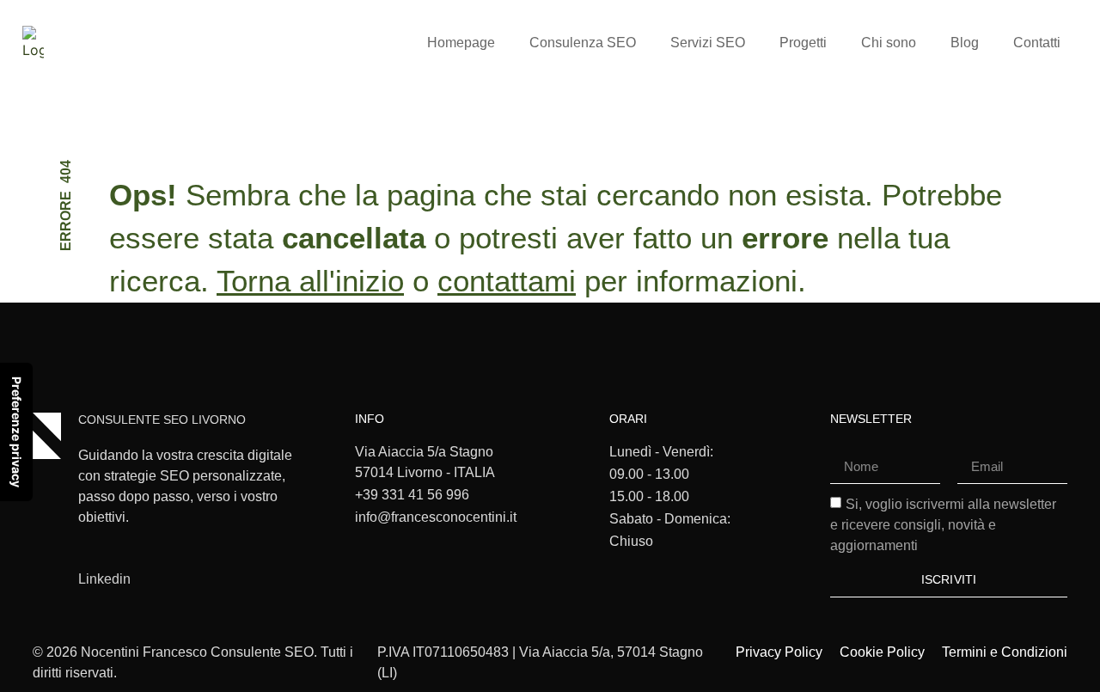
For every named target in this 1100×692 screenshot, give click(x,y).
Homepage (461, 42)
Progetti (803, 42)
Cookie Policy (882, 652)
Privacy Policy (779, 652)
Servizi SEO (707, 42)
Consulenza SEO (582, 42)
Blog (964, 42)
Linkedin (104, 579)
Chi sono (888, 42)
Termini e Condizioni (1004, 652)
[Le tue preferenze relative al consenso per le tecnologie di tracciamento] (16, 432)
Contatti (1036, 42)
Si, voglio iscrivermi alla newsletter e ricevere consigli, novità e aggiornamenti (943, 524)
